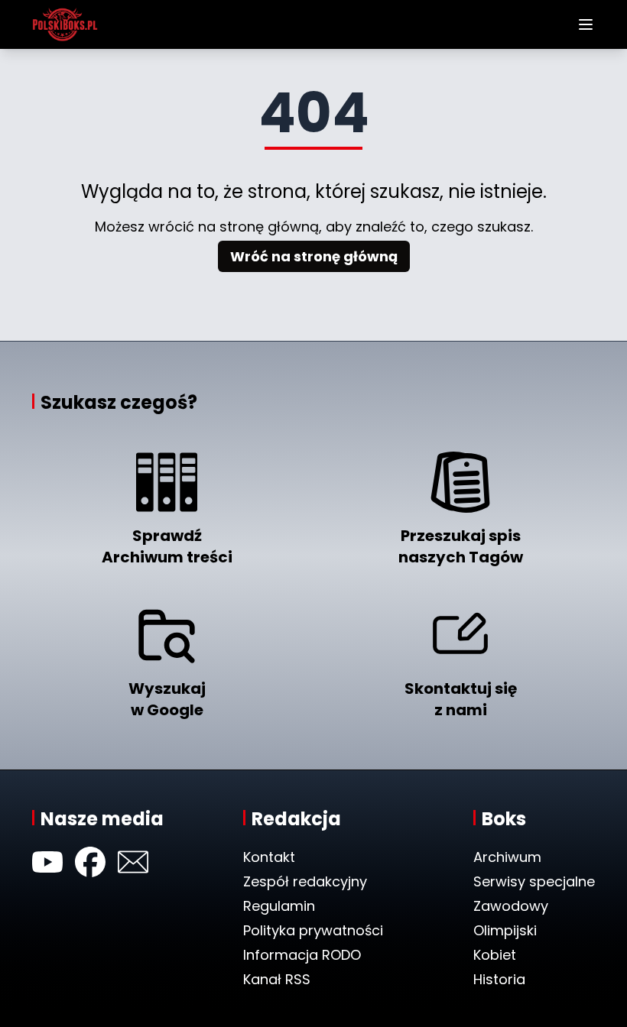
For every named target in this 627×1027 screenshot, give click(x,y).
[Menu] (586, 24)
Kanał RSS (276, 979)
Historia (499, 979)
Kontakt (269, 857)
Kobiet (494, 954)
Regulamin (279, 905)
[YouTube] (47, 862)
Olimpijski (505, 930)
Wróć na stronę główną (314, 256)
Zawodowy (510, 905)
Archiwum (507, 857)
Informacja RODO (302, 954)
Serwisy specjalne (534, 881)
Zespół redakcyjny (305, 881)
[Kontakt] (133, 862)
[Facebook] (90, 862)
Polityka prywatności (313, 930)
